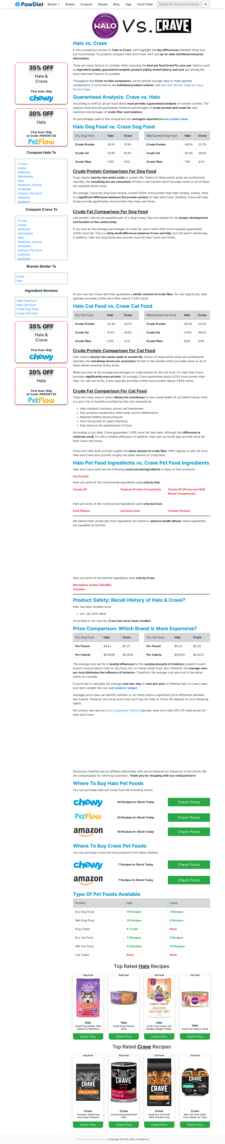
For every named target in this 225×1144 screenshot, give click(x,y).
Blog (116, 4)
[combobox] (179, 4)
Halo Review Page (179, 85)
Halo (20, 280)
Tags (128, 4)
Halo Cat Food (26, 305)
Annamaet (24, 189)
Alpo (21, 180)
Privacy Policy (99, 1139)
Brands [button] (53, 4)
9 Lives (22, 164)
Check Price (88, 1036)
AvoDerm (24, 201)
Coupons (86, 4)
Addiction (24, 172)
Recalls (103, 4)
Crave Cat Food (27, 313)
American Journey (30, 185)
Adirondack (25, 176)
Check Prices (189, 802)
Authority (24, 197)
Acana (22, 168)
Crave (20, 276)
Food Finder (145, 4)
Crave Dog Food (27, 309)
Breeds (70, 4)
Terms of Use (83, 1139)
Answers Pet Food (30, 193)
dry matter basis (176, 119)
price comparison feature (123, 710)
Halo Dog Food (27, 300)
